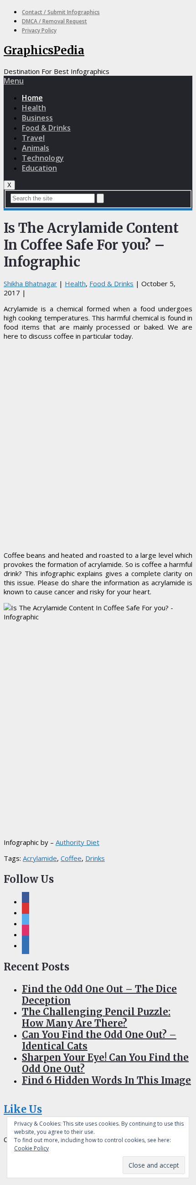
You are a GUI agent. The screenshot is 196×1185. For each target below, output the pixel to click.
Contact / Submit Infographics (61, 12)
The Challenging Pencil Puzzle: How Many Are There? (96, 1017)
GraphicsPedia (44, 50)
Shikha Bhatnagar (30, 283)
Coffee (71, 858)
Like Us (23, 1109)
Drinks (95, 858)
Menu (14, 81)
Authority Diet (77, 842)
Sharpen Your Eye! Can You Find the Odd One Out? (105, 1063)
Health (34, 108)
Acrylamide (40, 858)
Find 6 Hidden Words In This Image (106, 1080)
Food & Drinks (46, 128)
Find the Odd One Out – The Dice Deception (99, 994)
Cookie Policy (31, 1148)
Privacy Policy (39, 30)
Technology (43, 158)
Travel (33, 138)
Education (39, 168)
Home (32, 98)
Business (37, 118)
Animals (35, 148)
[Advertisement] (98, 445)
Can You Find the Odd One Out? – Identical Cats (99, 1040)
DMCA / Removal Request (54, 21)
